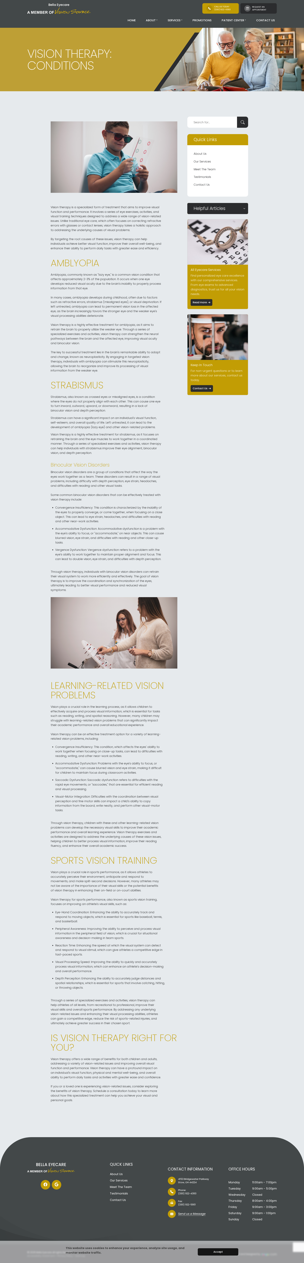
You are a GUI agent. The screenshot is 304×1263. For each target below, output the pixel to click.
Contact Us (265, 20)
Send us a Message (192, 1214)
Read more (200, 302)
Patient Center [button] (233, 20)
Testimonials (202, 177)
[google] (56, 1185)
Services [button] (174, 20)
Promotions (202, 20)
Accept (218, 1252)
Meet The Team (204, 169)
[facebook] (45, 1185)
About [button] (151, 20)
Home (132, 20)
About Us (200, 154)
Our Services (202, 161)
